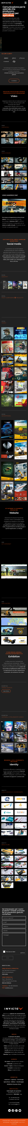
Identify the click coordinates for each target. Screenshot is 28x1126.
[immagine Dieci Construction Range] (8, 167)
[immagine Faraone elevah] (21, 813)
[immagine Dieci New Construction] (8, 492)
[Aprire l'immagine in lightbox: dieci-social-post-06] (18, 313)
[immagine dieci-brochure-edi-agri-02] (21, 872)
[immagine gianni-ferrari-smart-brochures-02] (8, 892)
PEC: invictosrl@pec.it (14, 1104)
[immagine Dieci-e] (8, 799)
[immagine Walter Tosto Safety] (21, 141)
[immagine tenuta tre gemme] (21, 806)
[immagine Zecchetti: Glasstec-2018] (21, 737)
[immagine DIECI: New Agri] (21, 167)
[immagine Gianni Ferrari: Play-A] (8, 374)
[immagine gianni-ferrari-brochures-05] (8, 872)
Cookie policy (14, 1123)
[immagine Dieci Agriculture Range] (21, 187)
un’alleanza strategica (14, 1065)
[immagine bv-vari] (8, 833)
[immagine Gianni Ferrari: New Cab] (8, 387)
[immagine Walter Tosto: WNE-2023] (8, 737)
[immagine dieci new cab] (8, 180)
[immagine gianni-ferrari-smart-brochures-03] (21, 892)
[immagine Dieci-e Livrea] (8, 806)
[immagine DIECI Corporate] (8, 134)
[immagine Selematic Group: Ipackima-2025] (21, 748)
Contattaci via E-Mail (14, 1099)
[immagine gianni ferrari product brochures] (21, 865)
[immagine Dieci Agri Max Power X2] (21, 450)
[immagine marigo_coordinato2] (21, 819)
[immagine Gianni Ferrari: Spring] (8, 401)
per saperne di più (14, 1070)
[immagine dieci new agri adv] (21, 430)
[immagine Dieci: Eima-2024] (21, 334)
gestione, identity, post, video (14, 1050)
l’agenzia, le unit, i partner (14, 1061)
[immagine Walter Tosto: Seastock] (21, 134)
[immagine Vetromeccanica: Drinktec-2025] (8, 748)
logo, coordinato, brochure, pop (14, 1054)
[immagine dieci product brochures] (8, 852)
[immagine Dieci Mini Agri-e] (8, 430)
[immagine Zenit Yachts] (8, 450)
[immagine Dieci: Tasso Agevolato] (8, 360)
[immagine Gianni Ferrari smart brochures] (21, 885)
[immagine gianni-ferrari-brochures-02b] (8, 865)
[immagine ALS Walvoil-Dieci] (21, 180)
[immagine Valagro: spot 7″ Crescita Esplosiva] (8, 347)
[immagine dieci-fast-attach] (21, 160)
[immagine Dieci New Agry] (8, 472)
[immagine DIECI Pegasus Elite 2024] (8, 160)
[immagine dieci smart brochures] (8, 885)
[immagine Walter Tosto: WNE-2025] (21, 726)
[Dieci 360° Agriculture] (14, 205)
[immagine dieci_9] (8, 859)
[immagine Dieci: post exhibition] (21, 387)
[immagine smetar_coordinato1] (8, 826)
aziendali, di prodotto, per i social (14, 1045)
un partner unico (14, 1063)
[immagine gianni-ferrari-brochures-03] (21, 859)
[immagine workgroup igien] (8, 813)
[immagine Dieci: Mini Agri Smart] (21, 360)
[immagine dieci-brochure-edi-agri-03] (21, 879)
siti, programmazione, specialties (14, 1048)
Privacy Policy (21, 1122)
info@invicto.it (9, 988)
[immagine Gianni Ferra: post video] (21, 347)
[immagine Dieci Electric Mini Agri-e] (8, 141)
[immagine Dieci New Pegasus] (21, 472)
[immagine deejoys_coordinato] (8, 819)
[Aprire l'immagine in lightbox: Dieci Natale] (7, 313)
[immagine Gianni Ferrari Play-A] (21, 174)
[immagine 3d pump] (8, 174)
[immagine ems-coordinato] (21, 826)
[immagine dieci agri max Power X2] (8, 187)
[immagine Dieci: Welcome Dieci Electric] (8, 334)
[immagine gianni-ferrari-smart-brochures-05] (8, 899)
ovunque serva (14, 1068)
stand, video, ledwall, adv (14, 1052)
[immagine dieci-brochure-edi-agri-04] (8, 879)
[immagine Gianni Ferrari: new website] (21, 401)
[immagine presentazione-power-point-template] (21, 833)
